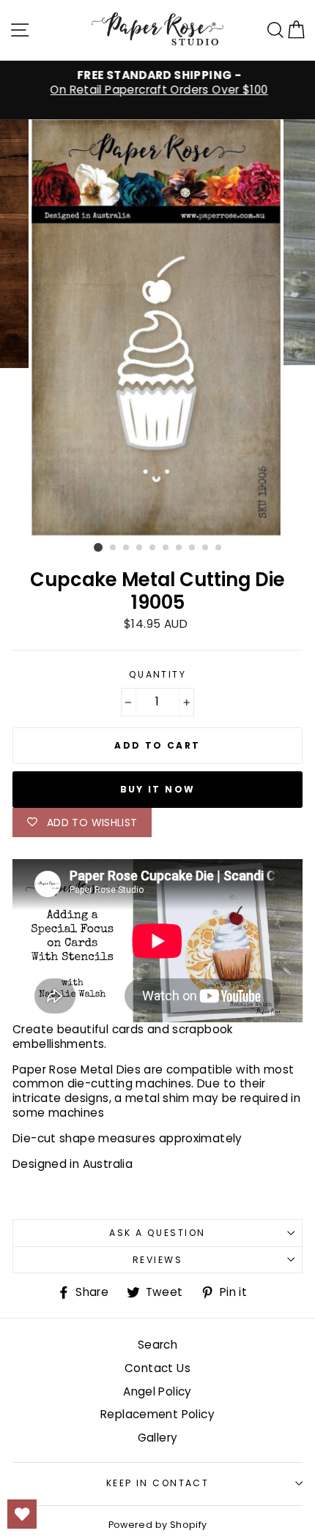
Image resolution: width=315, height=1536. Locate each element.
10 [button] (219, 548)
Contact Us (157, 1368)
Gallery (158, 1437)
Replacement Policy (157, 1414)
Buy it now (158, 789)
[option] (157, 82)
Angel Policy (157, 1391)
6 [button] (166, 548)
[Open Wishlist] (22, 1514)
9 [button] (206, 548)
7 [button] (179, 548)
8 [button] (192, 548)
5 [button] (153, 548)
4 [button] (140, 548)
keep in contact (158, 1483)
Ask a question (157, 1232)
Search (157, 1344)
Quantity (158, 675)
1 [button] (98, 547)
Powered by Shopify (157, 1524)
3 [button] (126, 548)
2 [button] (113, 548)
